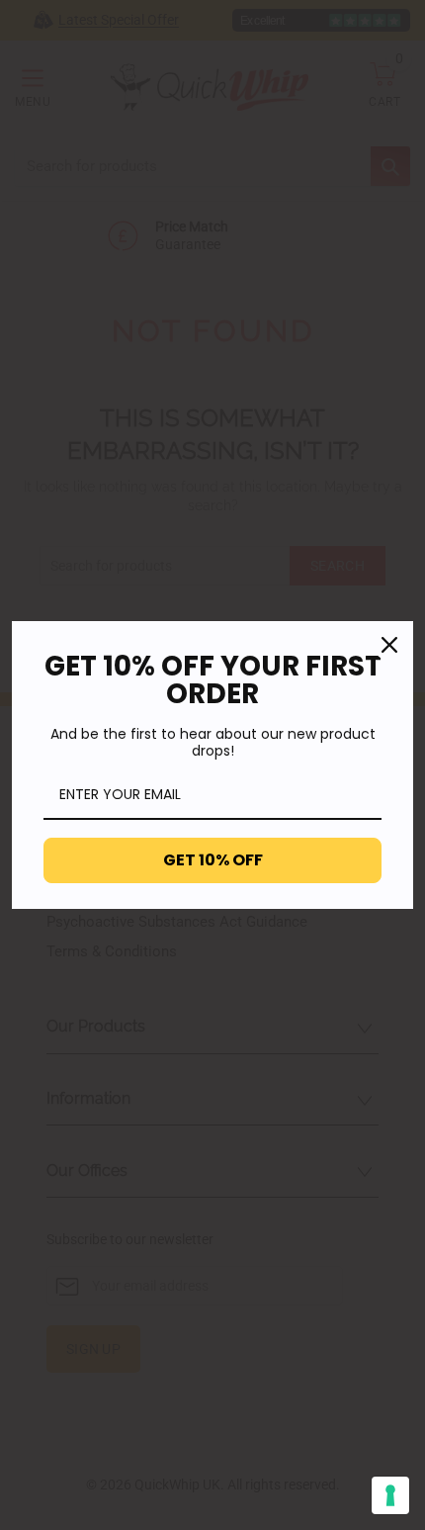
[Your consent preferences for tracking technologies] (390, 1495)
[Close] (389, 645)
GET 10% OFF (213, 860)
